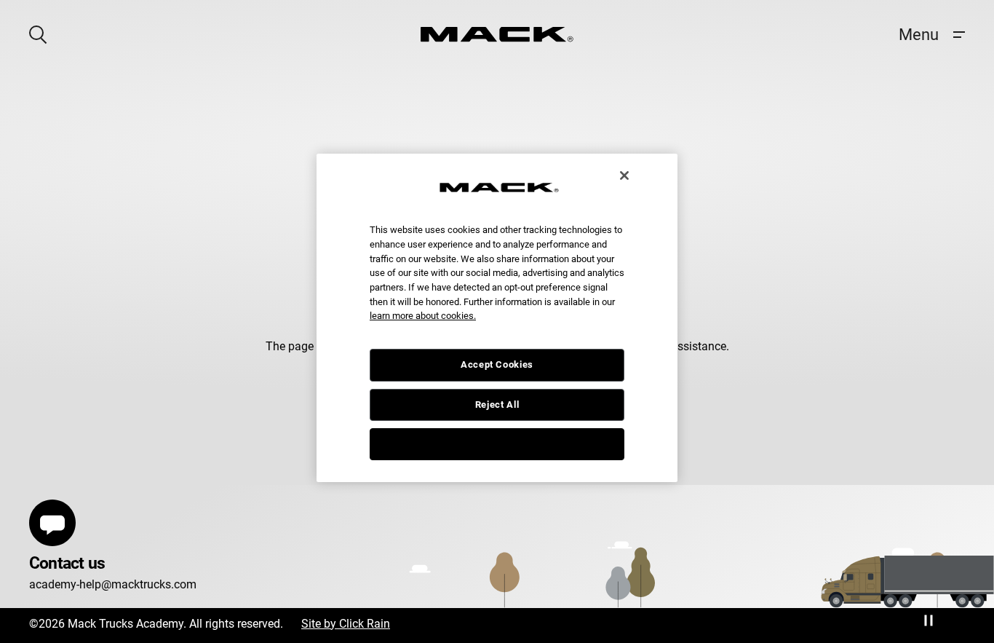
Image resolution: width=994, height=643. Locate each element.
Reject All (497, 404)
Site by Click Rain (345, 624)
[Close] (624, 175)
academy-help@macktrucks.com (112, 584)
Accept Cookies (497, 364)
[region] (497, 318)
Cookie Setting (497, 443)
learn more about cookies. (423, 315)
